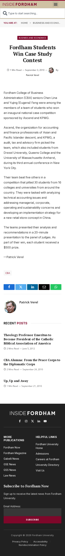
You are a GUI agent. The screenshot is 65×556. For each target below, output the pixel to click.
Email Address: (12, 506)
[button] (55, 4)
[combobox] (32, 13)
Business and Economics (32, 37)
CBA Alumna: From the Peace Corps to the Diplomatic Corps (32, 362)
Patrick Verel (32, 75)
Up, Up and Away (16, 381)
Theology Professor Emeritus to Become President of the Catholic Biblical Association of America (28, 339)
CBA (7, 273)
